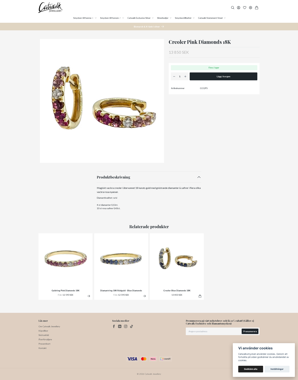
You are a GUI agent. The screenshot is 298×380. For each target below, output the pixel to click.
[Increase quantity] (185, 76)
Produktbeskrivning (113, 177)
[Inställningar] (251, 8)
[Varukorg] (257, 8)
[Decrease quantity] (174, 76)
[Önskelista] (245, 8)
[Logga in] (239, 8)
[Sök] (233, 8)
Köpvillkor (43, 330)
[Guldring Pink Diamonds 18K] (88, 296)
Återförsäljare (45, 339)
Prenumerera (250, 331)
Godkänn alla (250, 369)
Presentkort (44, 343)
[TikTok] (131, 326)
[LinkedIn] (119, 326)
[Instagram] (125, 326)
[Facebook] (113, 326)
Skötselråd (43, 335)
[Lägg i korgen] (200, 296)
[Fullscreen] (101, 101)
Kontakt (42, 348)
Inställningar (277, 369)
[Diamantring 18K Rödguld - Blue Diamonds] (144, 296)
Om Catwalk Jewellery (49, 326)
